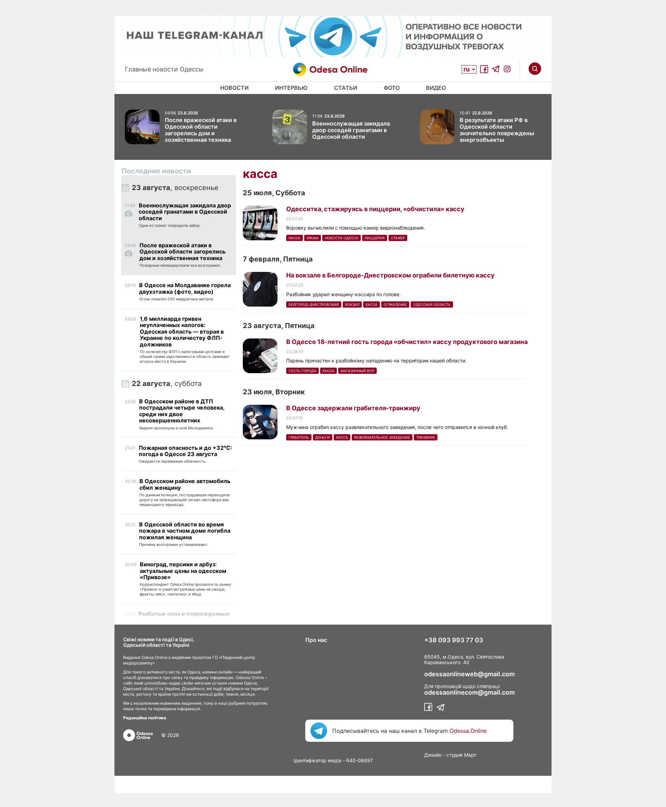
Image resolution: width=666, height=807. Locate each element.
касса (294, 238)
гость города (302, 371)
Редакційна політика (144, 717)
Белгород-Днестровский (314, 304)
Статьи (345, 87)
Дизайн (433, 755)
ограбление (395, 304)
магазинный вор (357, 371)
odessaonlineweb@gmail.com (469, 674)
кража (312, 238)
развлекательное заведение (382, 437)
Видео (436, 87)
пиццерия (375, 238)
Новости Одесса (341, 238)
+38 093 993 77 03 (453, 640)
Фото (392, 87)
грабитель (299, 437)
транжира (425, 437)
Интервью (291, 87)
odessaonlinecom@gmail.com (469, 692)
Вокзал (352, 304)
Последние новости (156, 171)
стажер (398, 238)
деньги (322, 437)
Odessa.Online (468, 730)
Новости (234, 87)
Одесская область (432, 304)
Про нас (316, 639)
